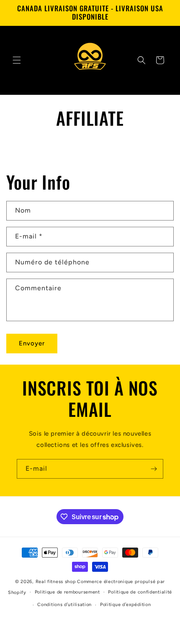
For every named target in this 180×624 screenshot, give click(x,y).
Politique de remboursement (67, 592)
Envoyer (32, 343)
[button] (17, 60)
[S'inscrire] (153, 469)
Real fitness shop (56, 581)
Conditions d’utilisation (64, 604)
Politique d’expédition (125, 604)
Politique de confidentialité (140, 592)
